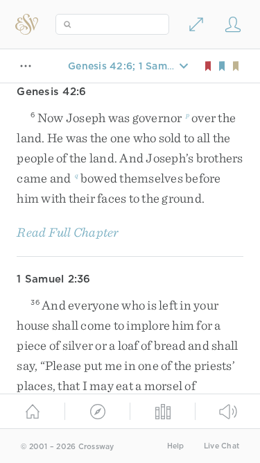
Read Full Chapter (68, 232)
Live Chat (221, 446)
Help (175, 446)
